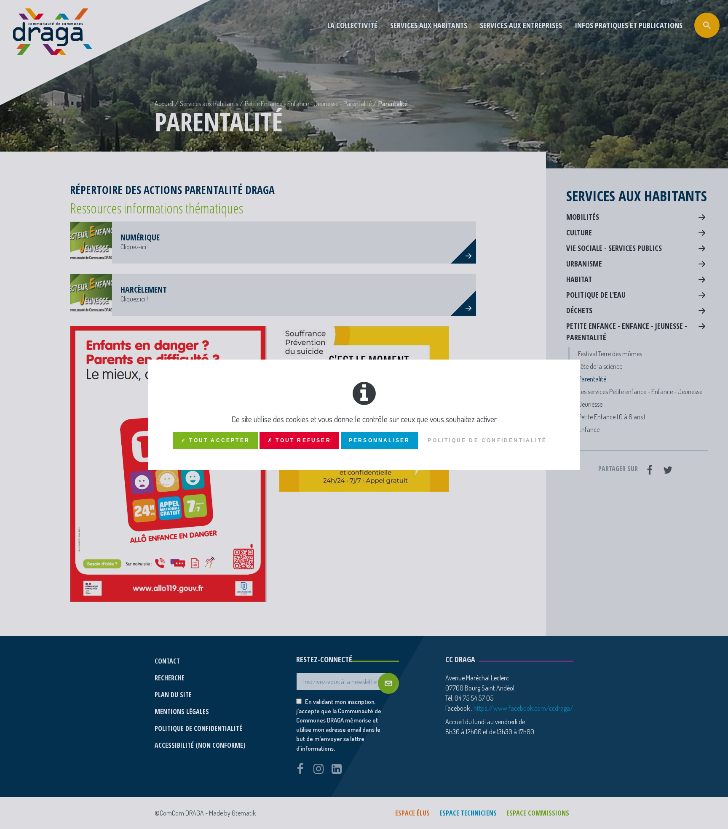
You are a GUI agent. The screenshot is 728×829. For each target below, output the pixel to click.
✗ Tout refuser (299, 440)
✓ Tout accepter (215, 440)
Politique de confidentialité (487, 440)
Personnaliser (379, 440)
